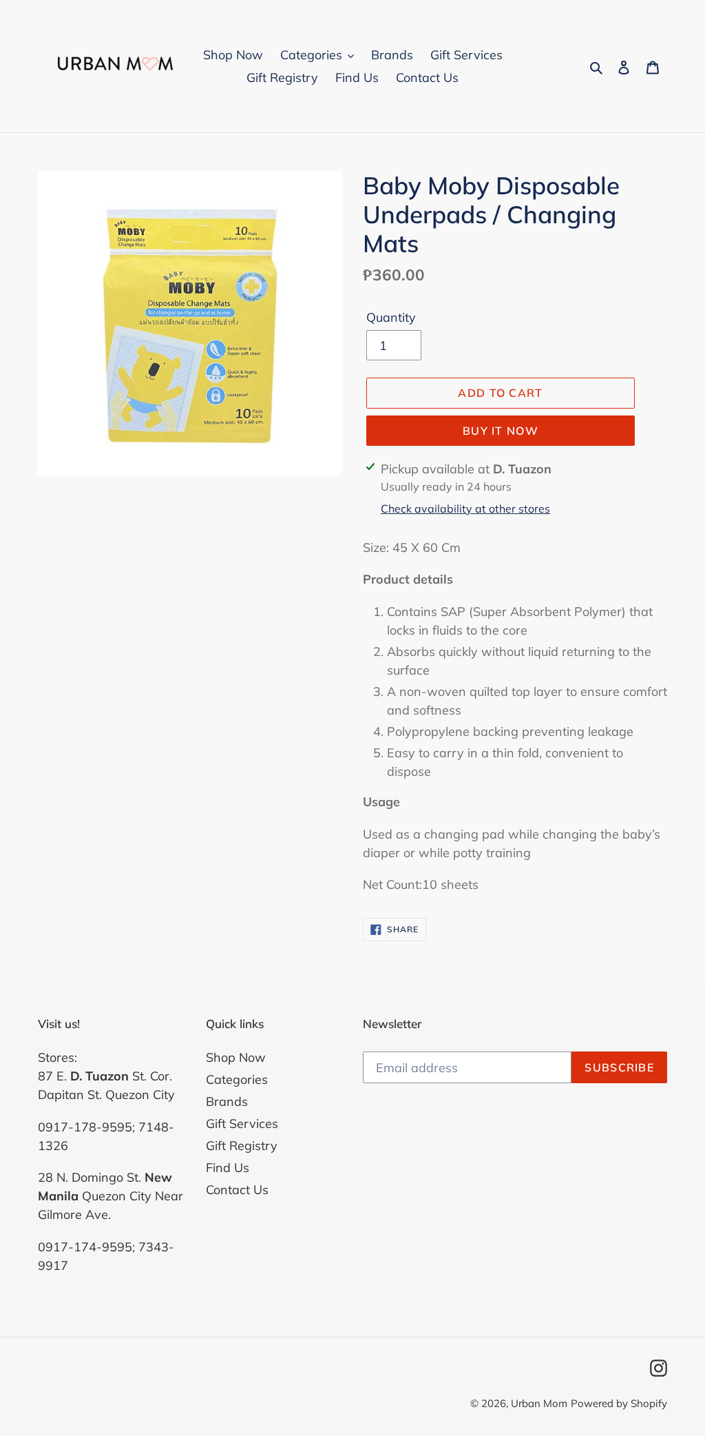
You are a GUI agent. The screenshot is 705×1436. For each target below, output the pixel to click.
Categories (237, 1079)
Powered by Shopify (619, 1403)
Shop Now (236, 1057)
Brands (227, 1101)
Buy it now (500, 431)
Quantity (391, 317)
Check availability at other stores (465, 508)
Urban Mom (539, 1403)
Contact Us (237, 1190)
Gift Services (242, 1123)
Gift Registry (241, 1145)
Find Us (227, 1168)
